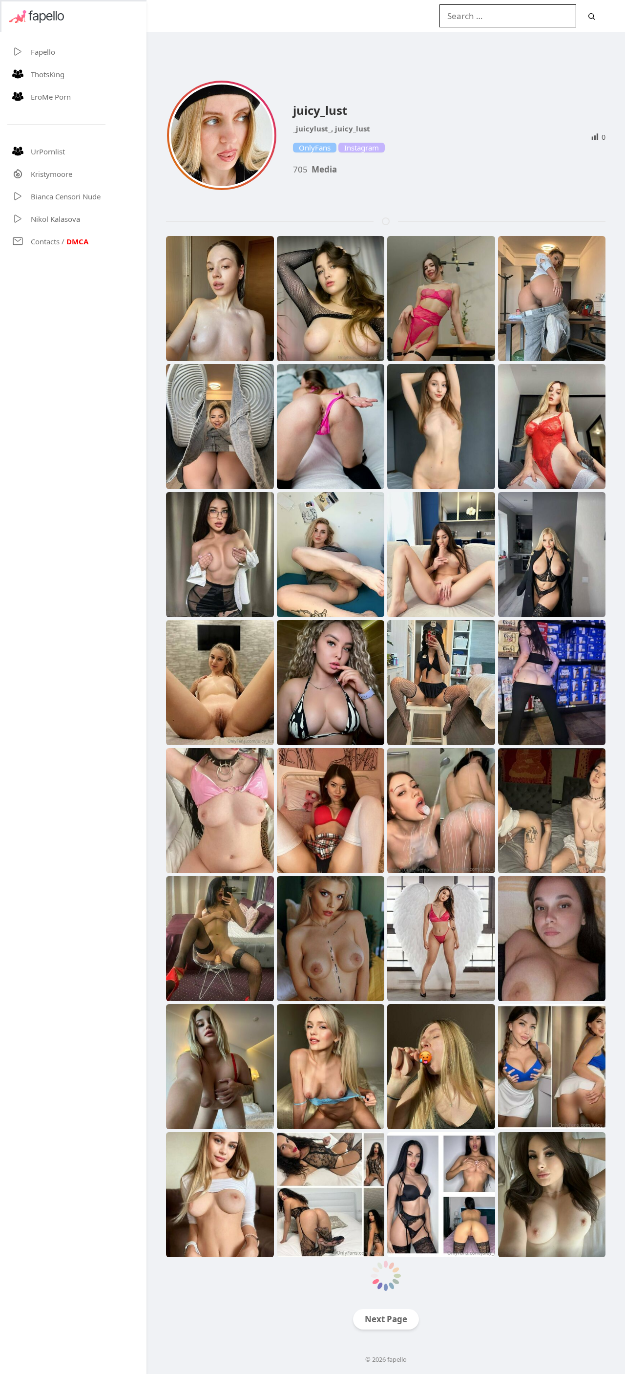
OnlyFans (315, 147)
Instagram (361, 147)
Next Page (386, 1319)
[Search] (591, 16)
